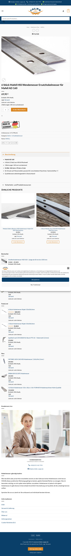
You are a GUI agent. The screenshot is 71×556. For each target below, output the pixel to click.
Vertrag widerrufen (35, 549)
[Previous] (1, 220)
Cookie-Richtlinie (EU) (8, 522)
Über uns (4, 512)
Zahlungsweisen (6, 519)
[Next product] (33, 30)
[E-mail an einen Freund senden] (13, 142)
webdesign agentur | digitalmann (35, 552)
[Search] (3, 22)
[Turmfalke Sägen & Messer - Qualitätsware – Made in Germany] (35, 11)
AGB (2, 504)
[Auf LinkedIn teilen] (16, 142)
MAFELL (42, 27)
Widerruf (4, 515)
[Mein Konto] (63, 11)
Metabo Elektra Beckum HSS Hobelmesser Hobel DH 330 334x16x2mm (18, 229)
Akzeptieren (35, 279)
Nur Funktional (35, 285)
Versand (7, 100)
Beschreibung (10, 154)
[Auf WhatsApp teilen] (3, 142)
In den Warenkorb (19, 109)
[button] (68, 268)
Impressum (44, 288)
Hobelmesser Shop (35, 27)
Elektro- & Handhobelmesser (15, 136)
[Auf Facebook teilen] (6, 142)
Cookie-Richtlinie (29, 288)
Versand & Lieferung (7, 508)
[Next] (69, 220)
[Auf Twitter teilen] (9, 142)
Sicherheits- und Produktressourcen (18, 185)
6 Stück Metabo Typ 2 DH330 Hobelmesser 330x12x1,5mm (53, 229)
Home (28, 27)
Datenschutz (37, 288)
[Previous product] (37, 30)
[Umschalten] (3, 154)
